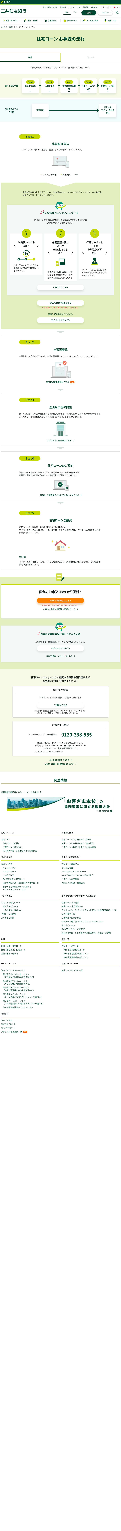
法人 (75, 12)
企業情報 (86, 7)
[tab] (30, 57)
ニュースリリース (74, 7)
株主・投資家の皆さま (50, 7)
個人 (67, 12)
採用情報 (63, 7)
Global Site (94, 7)
